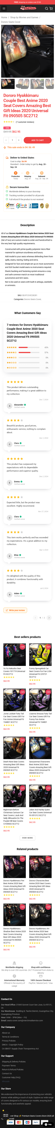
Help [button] (50, 1124)
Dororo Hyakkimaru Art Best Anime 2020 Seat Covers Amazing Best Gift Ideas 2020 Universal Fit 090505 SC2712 (40, 934)
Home (4, 17)
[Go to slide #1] (8, 84)
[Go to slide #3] (37, 84)
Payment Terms (9, 1065)
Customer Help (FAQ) (11, 1077)
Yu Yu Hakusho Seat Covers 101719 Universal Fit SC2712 (14, 671)
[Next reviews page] (49, 617)
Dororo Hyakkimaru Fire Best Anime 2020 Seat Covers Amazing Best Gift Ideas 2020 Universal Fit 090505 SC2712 (14, 886)
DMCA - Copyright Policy (12, 1045)
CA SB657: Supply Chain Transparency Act (20, 1048)
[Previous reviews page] (35, 617)
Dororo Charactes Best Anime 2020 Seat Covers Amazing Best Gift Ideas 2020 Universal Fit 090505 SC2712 (39, 886)
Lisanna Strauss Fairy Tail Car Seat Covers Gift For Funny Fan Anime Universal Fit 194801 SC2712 (40, 719)
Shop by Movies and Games (24, 17)
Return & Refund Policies (12, 1069)
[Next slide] (49, 51)
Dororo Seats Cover (10, 22)
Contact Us (7, 1073)
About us (6, 1033)
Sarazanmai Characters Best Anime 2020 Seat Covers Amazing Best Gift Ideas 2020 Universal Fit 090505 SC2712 (40, 767)
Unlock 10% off (5, 1115)
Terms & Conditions (10, 1037)
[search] (46, 8)
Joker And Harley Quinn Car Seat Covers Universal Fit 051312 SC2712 (40, 812)
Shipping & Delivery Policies (14, 1061)
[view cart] (51, 8)
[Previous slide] (5, 51)
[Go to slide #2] (22, 84)
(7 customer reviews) (25, 122)
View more (27, 838)
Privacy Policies (9, 1041)
